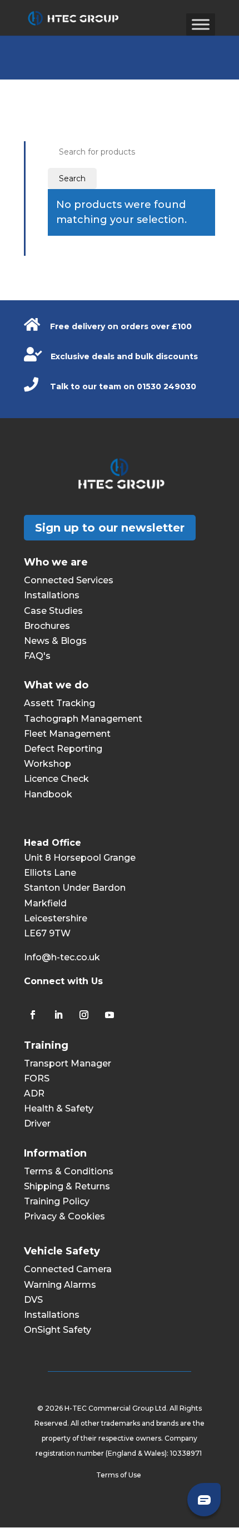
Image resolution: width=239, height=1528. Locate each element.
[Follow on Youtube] (109, 1015)
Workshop (47, 763)
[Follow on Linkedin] (58, 1015)
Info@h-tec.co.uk (62, 957)
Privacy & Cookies (64, 1216)
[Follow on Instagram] (84, 1015)
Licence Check (56, 778)
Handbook (48, 794)
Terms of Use (119, 1475)
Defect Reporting (63, 748)
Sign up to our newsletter (110, 527)
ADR (34, 1093)
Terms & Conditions (68, 1171)
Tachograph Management (83, 718)
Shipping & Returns (67, 1186)
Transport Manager (67, 1063)
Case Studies (53, 611)
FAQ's (37, 656)
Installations (51, 595)
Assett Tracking (59, 703)
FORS (36, 1078)
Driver (37, 1123)
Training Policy (56, 1201)
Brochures (47, 626)
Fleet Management (67, 733)
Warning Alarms (60, 1284)
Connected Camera (68, 1269)
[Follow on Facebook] (33, 1015)
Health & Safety (58, 1108)
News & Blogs (55, 641)
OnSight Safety (57, 1329)
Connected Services (68, 580)
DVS (33, 1299)
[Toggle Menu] (201, 24)
